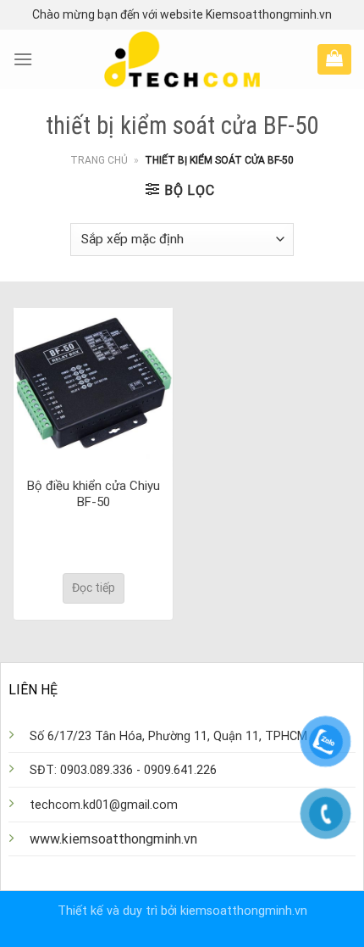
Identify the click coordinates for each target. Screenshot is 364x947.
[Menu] (23, 59)
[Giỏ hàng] (334, 57)
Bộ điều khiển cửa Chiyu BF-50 (93, 494)
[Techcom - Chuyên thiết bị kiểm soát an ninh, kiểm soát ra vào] (182, 59)
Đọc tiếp (93, 587)
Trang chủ (99, 160)
